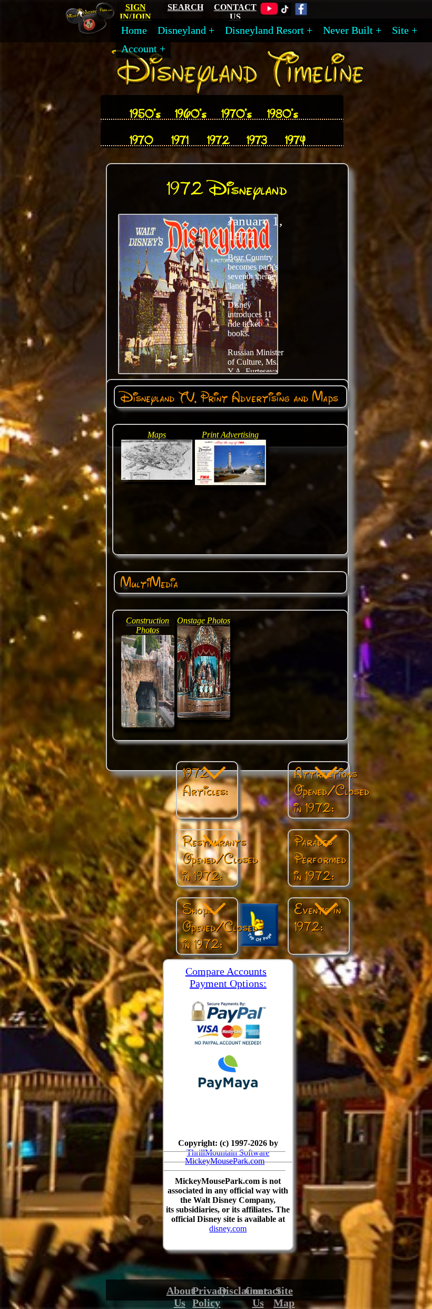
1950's (145, 113)
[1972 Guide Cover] (198, 371)
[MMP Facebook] (301, 12)
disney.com (228, 1228)
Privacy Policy (209, 1296)
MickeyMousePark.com (224, 1160)
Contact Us (263, 1296)
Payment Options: (228, 983)
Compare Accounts (226, 971)
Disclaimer (243, 1290)
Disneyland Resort (264, 30)
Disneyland (182, 30)
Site (400, 30)
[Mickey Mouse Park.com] (94, 30)
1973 (257, 139)
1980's (282, 113)
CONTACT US (235, 12)
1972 (218, 139)
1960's (191, 113)
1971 (180, 139)
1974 (295, 139)
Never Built (348, 30)
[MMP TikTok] (284, 12)
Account (139, 48)
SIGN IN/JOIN (135, 12)
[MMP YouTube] (269, 12)
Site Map (283, 1296)
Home (134, 30)
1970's (236, 113)
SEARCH (185, 7)
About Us (180, 1296)
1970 (141, 139)
